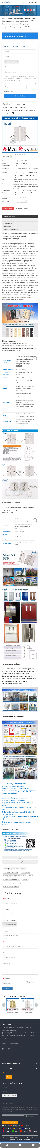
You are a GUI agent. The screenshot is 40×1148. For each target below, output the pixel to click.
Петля (31, 876)
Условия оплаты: (6, 190)
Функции (6, 220)
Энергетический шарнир (10, 872)
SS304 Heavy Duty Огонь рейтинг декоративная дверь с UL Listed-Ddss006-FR (27, 1013)
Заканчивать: (5, 175)
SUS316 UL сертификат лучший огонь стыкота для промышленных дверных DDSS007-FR (12, 1013)
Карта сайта (26, 1140)
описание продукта (9, 216)
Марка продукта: (6, 165)
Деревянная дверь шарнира (11, 879)
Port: (3, 192)
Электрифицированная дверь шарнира (14, 869)
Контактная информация (10, 229)
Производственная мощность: (6, 197)
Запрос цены (8, 208)
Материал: (4, 172)
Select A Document (11, 62)
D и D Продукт (7, 223)
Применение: (5, 183)
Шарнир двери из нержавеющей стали (14, 876)
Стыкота (25, 879)
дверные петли (25, 872)
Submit (7, 988)
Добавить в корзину (22, 208)
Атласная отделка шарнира (11, 886)
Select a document (10, 924)
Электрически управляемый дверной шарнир (16, 883)
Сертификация (7, 226)
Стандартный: (5, 168)
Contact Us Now (20, 96)
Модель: (4, 163)
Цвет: (3, 179)
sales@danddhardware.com (13, 1049)
